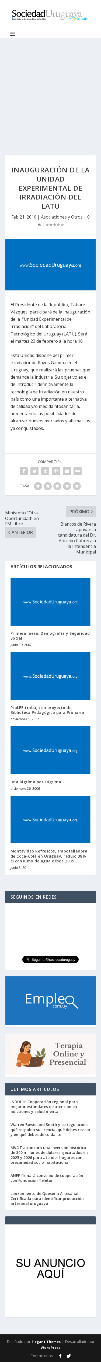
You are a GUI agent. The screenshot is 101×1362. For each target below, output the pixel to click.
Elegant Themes (46, 1341)
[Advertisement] (50, 91)
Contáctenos (41, 1355)
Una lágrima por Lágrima (36, 781)
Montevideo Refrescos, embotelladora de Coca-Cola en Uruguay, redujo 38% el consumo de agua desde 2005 (49, 855)
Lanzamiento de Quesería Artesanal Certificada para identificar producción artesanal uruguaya (47, 1198)
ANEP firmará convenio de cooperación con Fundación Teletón (47, 1178)
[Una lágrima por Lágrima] (51, 750)
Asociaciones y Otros (62, 217)
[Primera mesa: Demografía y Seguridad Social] (51, 602)
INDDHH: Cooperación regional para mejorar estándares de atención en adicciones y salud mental (44, 1106)
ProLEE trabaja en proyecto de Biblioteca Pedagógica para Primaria (47, 710)
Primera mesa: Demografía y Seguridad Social (50, 636)
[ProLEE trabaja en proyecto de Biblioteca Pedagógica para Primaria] (51, 676)
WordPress (50, 1347)
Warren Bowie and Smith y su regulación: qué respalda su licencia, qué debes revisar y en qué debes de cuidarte (50, 1129)
